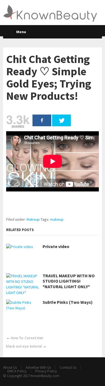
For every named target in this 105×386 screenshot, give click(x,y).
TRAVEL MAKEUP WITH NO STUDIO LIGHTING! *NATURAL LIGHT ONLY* (69, 281)
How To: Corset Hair (27, 337)
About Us (10, 367)
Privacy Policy (46, 371)
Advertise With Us (38, 367)
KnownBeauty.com (45, 375)
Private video (56, 246)
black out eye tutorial (24, 346)
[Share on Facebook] (41, 120)
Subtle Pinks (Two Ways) (68, 302)
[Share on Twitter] (61, 120)
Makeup (33, 219)
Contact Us (68, 367)
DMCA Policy (17, 371)
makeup (57, 219)
